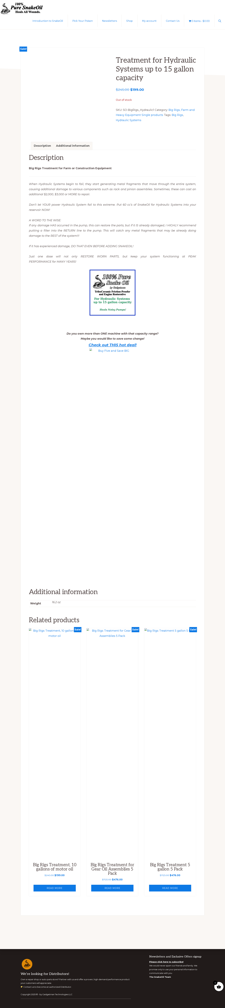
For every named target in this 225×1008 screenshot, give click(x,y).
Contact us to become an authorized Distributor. (47, 987)
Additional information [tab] (73, 145)
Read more (54, 888)
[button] (219, 21)
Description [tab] (42, 145)
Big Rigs (177, 115)
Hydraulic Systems (128, 120)
